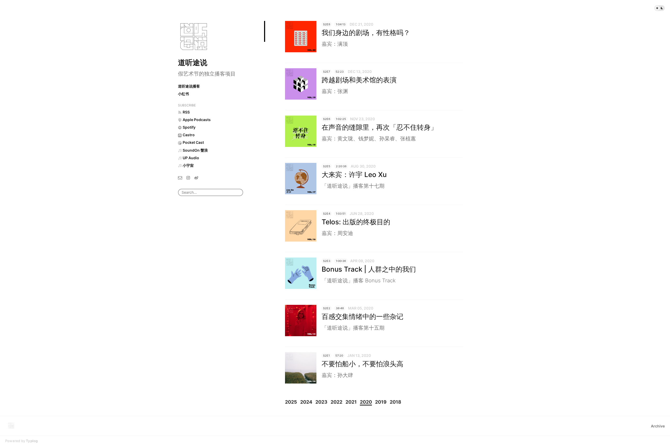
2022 (336, 402)
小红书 (183, 94)
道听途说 (192, 62)
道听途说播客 (189, 86)
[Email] (180, 177)
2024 (306, 402)
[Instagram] (188, 177)
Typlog (32, 441)
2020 (366, 402)
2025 (291, 402)
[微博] (196, 177)
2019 (381, 402)
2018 (395, 402)
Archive (658, 426)
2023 (321, 402)
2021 (351, 402)
